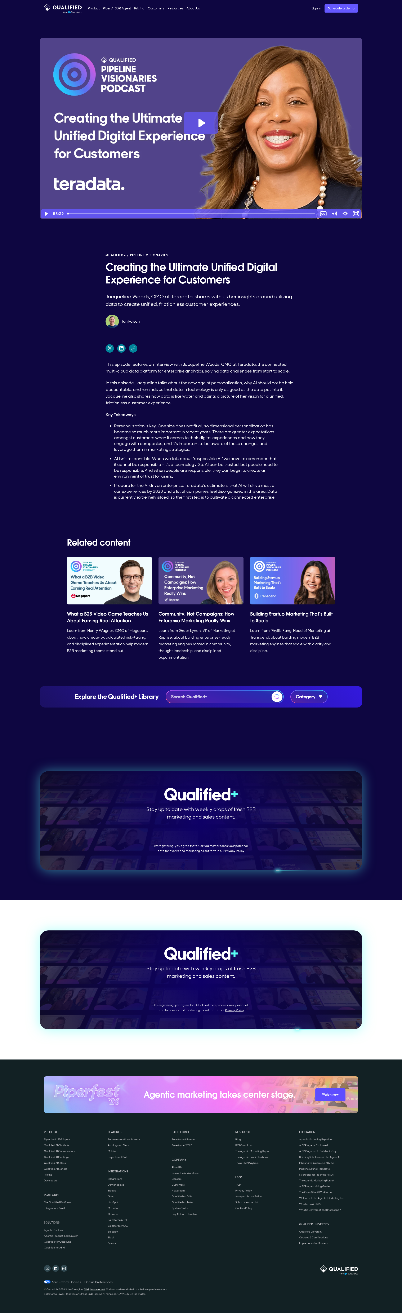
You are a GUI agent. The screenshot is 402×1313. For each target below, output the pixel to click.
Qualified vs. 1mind (183, 1202)
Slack (111, 1237)
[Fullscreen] (355, 213)
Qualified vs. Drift (182, 1196)
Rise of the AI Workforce (185, 1173)
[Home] (63, 8)
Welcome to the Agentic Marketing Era (321, 1198)
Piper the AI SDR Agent (57, 1139)
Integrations (115, 1179)
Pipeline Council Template (314, 1169)
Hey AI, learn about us (184, 1214)
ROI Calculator (244, 1145)
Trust (238, 1184)
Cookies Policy (243, 1208)
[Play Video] (46, 213)
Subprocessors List (246, 1202)
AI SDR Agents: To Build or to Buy (317, 1151)
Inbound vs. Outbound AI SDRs (316, 1163)
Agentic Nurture (53, 1230)
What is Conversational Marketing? (320, 1210)
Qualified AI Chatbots (56, 1145)
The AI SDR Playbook (247, 1163)
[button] (94, 8)
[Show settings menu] (345, 213)
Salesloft (113, 1231)
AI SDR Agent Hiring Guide (314, 1186)
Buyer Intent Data (118, 1157)
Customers (178, 1184)
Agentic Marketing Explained (316, 1139)
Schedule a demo (341, 8)
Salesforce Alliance (183, 1139)
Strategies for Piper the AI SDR (316, 1174)
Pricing (48, 1174)
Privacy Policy (234, 851)
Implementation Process (313, 1243)
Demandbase (116, 1184)
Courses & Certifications (313, 1237)
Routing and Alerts (119, 1145)
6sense (112, 1243)
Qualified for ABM (54, 1247)
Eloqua (112, 1190)
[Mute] (334, 213)
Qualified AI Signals (55, 1169)
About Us (177, 1167)
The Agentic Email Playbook (251, 1157)
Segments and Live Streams (124, 1139)
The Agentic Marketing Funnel (316, 1180)
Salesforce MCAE (118, 1226)
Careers (177, 1179)
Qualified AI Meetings (56, 1157)
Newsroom (178, 1190)
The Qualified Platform (57, 1202)
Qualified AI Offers (55, 1163)
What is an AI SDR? (310, 1204)
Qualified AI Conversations (59, 1151)
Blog (238, 1139)
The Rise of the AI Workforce (315, 1192)
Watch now (330, 1095)
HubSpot (113, 1202)
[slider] (191, 213)
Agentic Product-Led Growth (61, 1236)
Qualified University (310, 1231)
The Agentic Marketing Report (253, 1151)
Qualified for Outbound (57, 1241)
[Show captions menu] (323, 213)
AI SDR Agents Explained (313, 1145)
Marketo (113, 1208)
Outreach (113, 1214)
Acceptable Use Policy (248, 1196)
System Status (180, 1208)
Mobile (112, 1151)
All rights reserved (94, 1289)
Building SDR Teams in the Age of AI (319, 1157)
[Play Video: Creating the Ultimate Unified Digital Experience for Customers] (201, 123)
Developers (50, 1180)
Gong (111, 1196)
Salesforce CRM (117, 1220)
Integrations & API (54, 1208)
